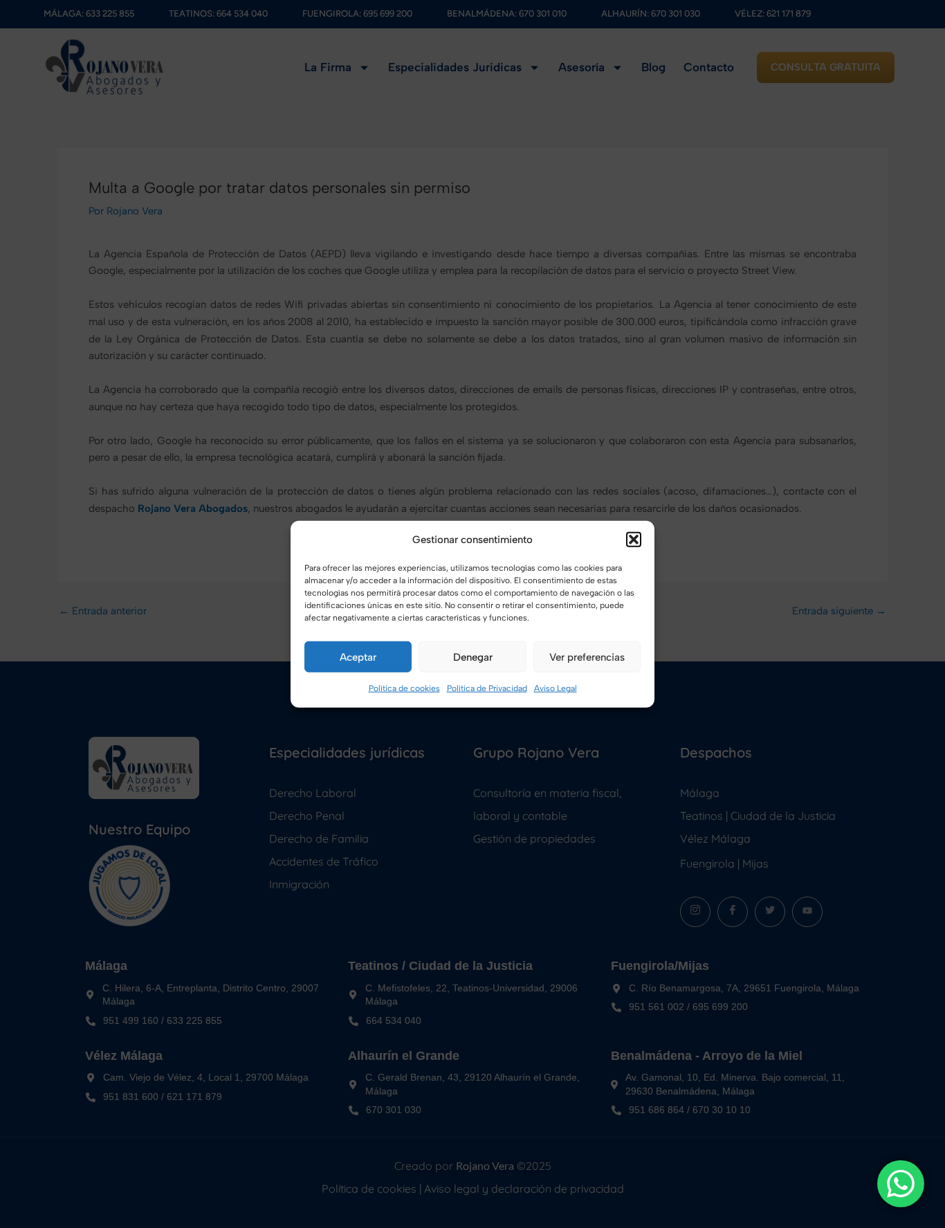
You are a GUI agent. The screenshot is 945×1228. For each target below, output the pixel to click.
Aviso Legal (555, 688)
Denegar (473, 657)
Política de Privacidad (487, 688)
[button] (634, 540)
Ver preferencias (587, 657)
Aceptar (358, 657)
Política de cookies (404, 688)
